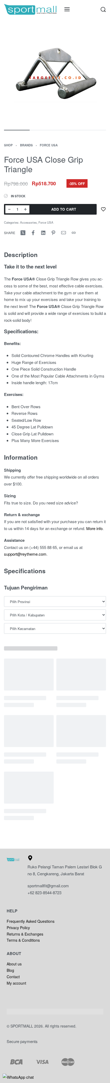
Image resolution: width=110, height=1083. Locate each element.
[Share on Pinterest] (53, 232)
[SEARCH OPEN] (103, 9)
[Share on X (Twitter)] (23, 232)
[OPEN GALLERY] (55, 74)
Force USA (49, 145)
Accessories (28, 222)
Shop (8, 145)
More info (94, 528)
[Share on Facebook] (33, 232)
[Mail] (63, 232)
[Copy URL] (73, 232)
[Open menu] (67, 9)
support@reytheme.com (25, 554)
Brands (26, 145)
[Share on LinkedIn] (43, 232)
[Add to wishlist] (103, 209)
